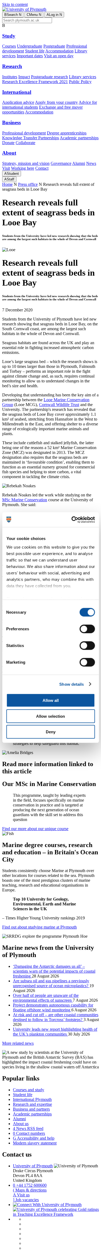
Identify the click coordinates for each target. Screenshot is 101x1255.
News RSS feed (28, 1128)
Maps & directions (30, 1190)
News (91, 163)
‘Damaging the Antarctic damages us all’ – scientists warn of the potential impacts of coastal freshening (54, 971)
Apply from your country (56, 102)
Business (11, 122)
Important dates (30, 56)
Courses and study (28, 1089)
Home (7, 184)
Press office (28, 184)
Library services (82, 76)
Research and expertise (32, 1104)
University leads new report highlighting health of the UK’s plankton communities (55, 1031)
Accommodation (59, 51)
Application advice (18, 102)
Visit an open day (59, 56)
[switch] (87, 629)
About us (21, 1123)
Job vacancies (26, 1199)
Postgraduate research (49, 76)
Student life (34, 51)
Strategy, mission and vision (26, 163)
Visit (6, 168)
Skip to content (15, 4)
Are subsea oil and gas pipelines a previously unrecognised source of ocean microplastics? (51, 983)
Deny (50, 732)
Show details (71, 684)
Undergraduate (29, 46)
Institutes (9, 76)
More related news (18, 1043)
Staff (9, 179)
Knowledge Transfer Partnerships (30, 138)
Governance (61, 163)
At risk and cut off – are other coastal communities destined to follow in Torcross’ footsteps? (55, 1017)
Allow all (51, 700)
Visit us (21, 1195)
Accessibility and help (33, 1138)
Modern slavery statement (35, 1143)
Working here (22, 168)
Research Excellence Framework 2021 (35, 81)
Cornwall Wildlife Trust (59, 404)
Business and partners (31, 1109)
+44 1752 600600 (30, 1185)
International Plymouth (32, 1099)
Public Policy (80, 81)
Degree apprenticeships (66, 133)
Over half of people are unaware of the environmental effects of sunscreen (46, 997)
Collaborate (25, 142)
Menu (34, 15)
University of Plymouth (33, 1166)
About (9, 153)
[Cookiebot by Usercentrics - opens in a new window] (72, 519)
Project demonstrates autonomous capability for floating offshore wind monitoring (53, 1007)
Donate (8, 142)
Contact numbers (29, 1133)
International (16, 92)
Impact (24, 76)
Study (8, 36)
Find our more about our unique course (35, 828)
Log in (54, 15)
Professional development (24, 133)
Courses (9, 46)
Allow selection (50, 716)
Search (12, 15)
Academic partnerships (79, 138)
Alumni (78, 163)
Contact (41, 168)
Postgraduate (54, 46)
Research (12, 66)
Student (11, 174)
